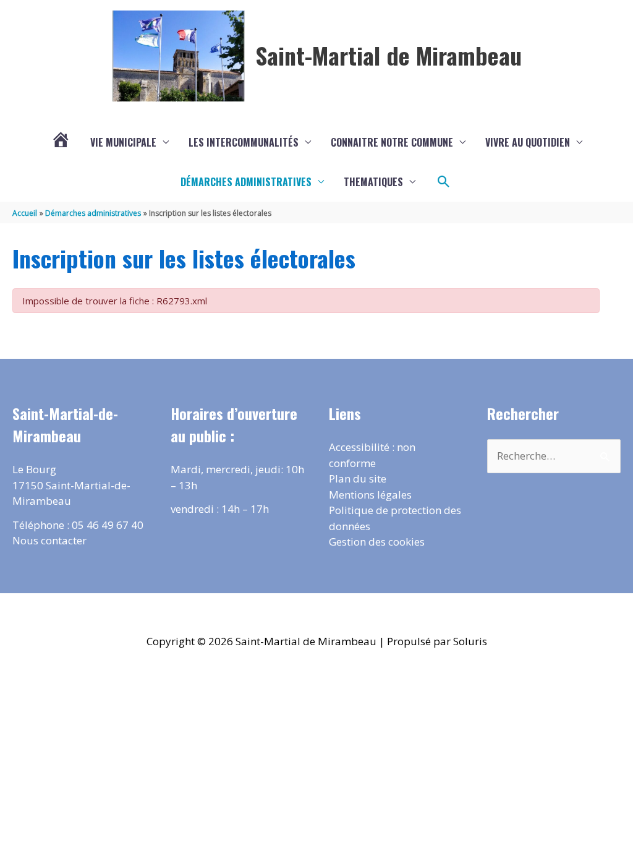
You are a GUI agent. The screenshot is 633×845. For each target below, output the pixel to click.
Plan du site (357, 478)
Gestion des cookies (377, 541)
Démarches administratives (246, 181)
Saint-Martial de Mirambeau (388, 55)
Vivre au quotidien (527, 142)
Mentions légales (370, 494)
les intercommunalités (244, 142)
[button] (444, 182)
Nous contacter (49, 540)
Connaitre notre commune (392, 142)
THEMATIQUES (373, 181)
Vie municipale (123, 142)
